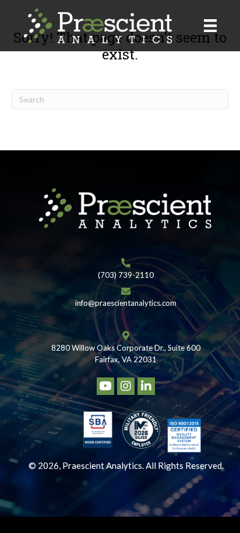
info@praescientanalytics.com (126, 303)
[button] (105, 386)
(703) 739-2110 (126, 275)
